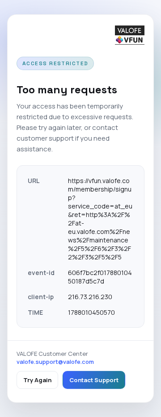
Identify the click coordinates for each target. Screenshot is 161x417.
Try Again (37, 380)
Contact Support (94, 380)
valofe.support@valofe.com (55, 362)
